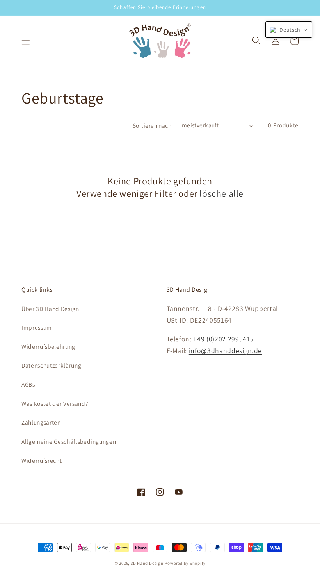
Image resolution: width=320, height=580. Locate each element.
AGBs (28, 384)
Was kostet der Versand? (54, 403)
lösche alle (221, 193)
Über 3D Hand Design (50, 308)
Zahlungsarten (41, 422)
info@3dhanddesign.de (225, 350)
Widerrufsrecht (41, 460)
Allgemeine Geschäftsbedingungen (68, 441)
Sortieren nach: (153, 125)
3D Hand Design (147, 563)
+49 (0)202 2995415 (223, 338)
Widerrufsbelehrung (48, 346)
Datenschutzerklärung (51, 365)
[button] (25, 40)
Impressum (36, 327)
